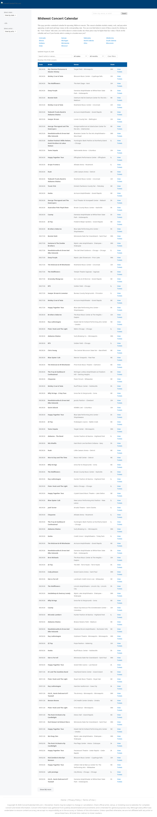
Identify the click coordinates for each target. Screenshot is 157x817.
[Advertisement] (12, 70)
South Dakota (111, 41)
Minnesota (65, 43)
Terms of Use (89, 800)
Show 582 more (45, 789)
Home (63, 800)
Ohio (85, 43)
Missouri (64, 46)
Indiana (42, 43)
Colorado (42, 38)
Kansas (64, 38)
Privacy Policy (74, 800)
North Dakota (89, 41)
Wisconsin (110, 43)
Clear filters (112, 56)
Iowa (41, 46)
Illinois (41, 41)
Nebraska (87, 38)
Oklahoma (110, 38)
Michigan (64, 41)
